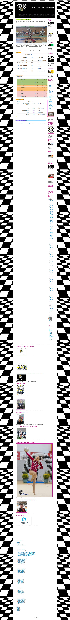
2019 (49, 198)
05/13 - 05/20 (51, 279)
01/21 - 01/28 (51, 308)
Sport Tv (50, 340)
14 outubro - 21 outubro (21, 562)
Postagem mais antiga (43, 123)
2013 (49, 318)
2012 (49, 319)
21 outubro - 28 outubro (21, 561)
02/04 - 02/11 (51, 304)
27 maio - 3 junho (20, 581)
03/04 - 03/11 (51, 297)
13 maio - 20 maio (20, 583)
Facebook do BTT (51, 91)
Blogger (39, 617)
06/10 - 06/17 (51, 272)
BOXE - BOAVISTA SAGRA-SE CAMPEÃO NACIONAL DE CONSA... (51, 228)
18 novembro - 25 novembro (22, 558)
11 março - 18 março (21, 593)
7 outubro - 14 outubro (21, 563)
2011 (49, 320)
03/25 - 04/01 (51, 292)
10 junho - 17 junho (20, 579)
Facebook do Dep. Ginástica (51, 92)
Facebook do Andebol (50, 85)
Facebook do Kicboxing (50, 101)
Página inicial (31, 123)
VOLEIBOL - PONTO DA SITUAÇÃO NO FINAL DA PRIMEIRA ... (51, 213)
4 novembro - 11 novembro (21, 560)
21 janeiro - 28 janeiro (21, 601)
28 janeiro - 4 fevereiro (21, 600)
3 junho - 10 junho (20, 580)
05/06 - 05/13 (51, 281)
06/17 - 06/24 (51, 270)
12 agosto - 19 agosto (21, 572)
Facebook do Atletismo (50, 86)
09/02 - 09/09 (51, 256)
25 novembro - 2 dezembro (21, 550)
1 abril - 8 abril (20, 590)
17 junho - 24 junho (20, 578)
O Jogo (50, 335)
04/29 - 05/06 (51, 283)
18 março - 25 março (21, 592)
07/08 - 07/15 (51, 265)
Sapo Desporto (51, 339)
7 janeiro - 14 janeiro (21, 603)
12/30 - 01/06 (51, 200)
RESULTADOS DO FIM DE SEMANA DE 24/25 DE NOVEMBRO (51, 222)
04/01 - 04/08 (51, 290)
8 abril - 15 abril (20, 589)
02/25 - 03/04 (51, 299)
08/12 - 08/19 (51, 261)
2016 (18, 606)
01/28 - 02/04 (51, 306)
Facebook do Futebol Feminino (51, 96)
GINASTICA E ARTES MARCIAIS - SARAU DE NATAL (51, 232)
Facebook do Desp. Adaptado (51, 94)
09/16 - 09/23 (51, 252)
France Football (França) (51, 329)
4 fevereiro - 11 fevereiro (21, 599)
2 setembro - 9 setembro (21, 569)
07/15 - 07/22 (51, 263)
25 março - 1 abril (20, 591)
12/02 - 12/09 (51, 207)
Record (50, 338)
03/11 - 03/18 (51, 295)
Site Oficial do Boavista (51, 108)
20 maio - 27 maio (20, 582)
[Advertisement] (33, 360)
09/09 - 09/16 (51, 254)
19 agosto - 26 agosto (21, 571)
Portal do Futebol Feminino (51, 337)
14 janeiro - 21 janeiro (21, 602)
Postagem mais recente (19, 123)
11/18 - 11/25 (51, 238)
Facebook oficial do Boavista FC (51, 106)
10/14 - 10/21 (51, 245)
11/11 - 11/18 (51, 240)
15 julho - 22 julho (20, 573)
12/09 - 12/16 (51, 205)
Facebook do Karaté (50, 99)
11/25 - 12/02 (51, 209)
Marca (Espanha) (51, 334)
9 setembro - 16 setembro (21, 568)
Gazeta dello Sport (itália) (50, 332)
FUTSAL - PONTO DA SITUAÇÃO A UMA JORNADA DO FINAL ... (51, 218)
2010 (49, 321)
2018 (49, 199)
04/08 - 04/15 (51, 288)
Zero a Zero (50, 341)
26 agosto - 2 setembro (21, 570)
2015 (49, 316)
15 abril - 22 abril (20, 588)
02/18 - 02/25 (51, 301)
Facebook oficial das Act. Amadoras (51, 105)
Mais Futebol (50, 333)
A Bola (50, 327)
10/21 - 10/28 (51, 243)
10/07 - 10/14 (51, 247)
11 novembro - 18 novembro (22, 559)
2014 (49, 317)
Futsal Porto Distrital (50, 330)
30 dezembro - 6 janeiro (21, 544)
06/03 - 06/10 (51, 274)
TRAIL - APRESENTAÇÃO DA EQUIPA (51, 236)
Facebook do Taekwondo (50, 102)
